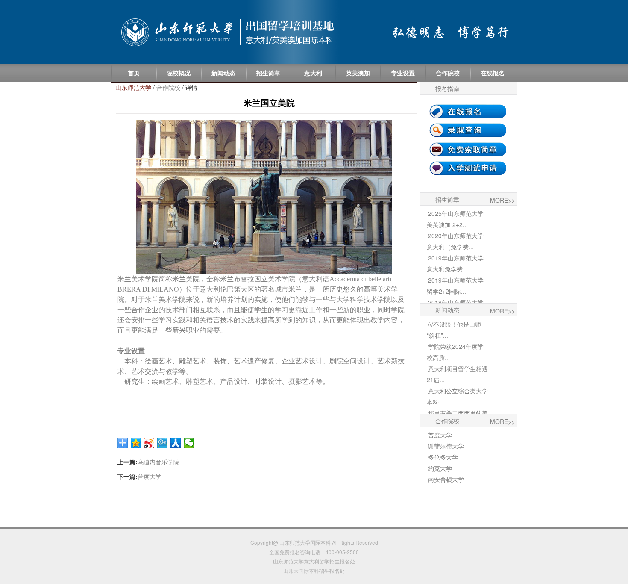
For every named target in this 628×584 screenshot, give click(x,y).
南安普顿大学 (446, 479)
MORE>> (502, 200)
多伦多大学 (443, 457)
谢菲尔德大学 (446, 446)
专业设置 (403, 72)
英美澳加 (358, 72)
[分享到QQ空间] (136, 443)
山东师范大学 (133, 87)
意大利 (313, 72)
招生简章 (268, 72)
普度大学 (149, 476)
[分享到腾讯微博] (162, 443)
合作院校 (448, 72)
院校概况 (179, 72)
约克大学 (440, 468)
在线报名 (493, 72)
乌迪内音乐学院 (158, 461)
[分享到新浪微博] (149, 443)
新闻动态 (223, 72)
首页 (134, 72)
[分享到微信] (189, 443)
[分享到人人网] (175, 443)
